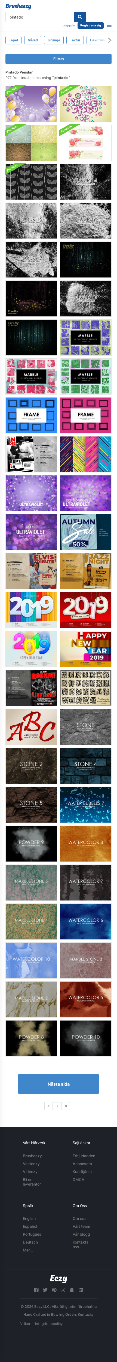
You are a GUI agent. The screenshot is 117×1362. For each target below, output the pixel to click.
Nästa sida (59, 1084)
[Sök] (80, 17)
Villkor (25, 1323)
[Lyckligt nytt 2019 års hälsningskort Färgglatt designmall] (86, 649)
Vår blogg (81, 1234)
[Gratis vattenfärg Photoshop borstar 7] (86, 883)
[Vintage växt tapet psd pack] (31, 143)
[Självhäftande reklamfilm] (31, 571)
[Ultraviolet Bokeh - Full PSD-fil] (31, 493)
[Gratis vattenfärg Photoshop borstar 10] (31, 960)
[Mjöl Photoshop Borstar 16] (86, 221)
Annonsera (82, 1163)
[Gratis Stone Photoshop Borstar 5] (31, 805)
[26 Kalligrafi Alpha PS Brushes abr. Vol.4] (31, 727)
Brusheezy (32, 1155)
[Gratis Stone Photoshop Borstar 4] (86, 766)
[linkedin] (81, 1290)
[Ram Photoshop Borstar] (31, 415)
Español (30, 1226)
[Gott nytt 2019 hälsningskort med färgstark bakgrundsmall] (31, 610)
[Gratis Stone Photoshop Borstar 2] (31, 766)
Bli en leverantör (32, 1181)
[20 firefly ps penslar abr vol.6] (31, 337)
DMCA (78, 1179)
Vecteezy (31, 1163)
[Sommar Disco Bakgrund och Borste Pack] (86, 104)
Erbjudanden (84, 1155)
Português (32, 1234)
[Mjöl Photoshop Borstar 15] (31, 221)
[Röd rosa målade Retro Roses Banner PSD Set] (86, 143)
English (29, 1218)
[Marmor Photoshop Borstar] (86, 337)
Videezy (30, 1171)
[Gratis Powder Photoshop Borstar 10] (86, 1038)
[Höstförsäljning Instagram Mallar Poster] (86, 532)
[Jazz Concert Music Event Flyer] (86, 571)
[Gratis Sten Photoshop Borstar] (86, 727)
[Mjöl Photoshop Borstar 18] (86, 298)
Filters (58, 59)
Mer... (28, 1250)
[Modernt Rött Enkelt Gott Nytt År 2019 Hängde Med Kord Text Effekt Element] (86, 610)
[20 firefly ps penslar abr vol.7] (86, 260)
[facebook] (36, 1290)
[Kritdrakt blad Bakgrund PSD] (31, 182)
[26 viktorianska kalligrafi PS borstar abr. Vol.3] (86, 688)
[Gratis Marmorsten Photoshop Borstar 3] (86, 960)
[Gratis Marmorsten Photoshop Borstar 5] (31, 883)
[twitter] (45, 1290)
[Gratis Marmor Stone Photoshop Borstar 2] (31, 999)
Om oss (80, 1218)
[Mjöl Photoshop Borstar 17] (31, 260)
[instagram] (63, 1290)
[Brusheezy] (18, 7)
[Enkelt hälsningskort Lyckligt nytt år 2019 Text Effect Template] (31, 649)
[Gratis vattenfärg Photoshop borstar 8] (86, 844)
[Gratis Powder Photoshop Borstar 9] (31, 844)
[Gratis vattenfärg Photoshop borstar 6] (86, 921)
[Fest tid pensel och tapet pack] (31, 104)
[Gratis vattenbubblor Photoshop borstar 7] (86, 805)
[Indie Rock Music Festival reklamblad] (31, 454)
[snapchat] (71, 1290)
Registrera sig (90, 25)
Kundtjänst (82, 1171)
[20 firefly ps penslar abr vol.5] (31, 298)
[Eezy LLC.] (58, 1279)
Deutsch (30, 1242)
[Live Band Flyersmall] (31, 688)
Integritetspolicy (49, 1323)
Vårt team (81, 1226)
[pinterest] (54, 1290)
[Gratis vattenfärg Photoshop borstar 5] (86, 999)
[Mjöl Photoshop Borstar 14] (86, 182)
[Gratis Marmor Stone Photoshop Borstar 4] (31, 921)
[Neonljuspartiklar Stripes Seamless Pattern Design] (86, 454)
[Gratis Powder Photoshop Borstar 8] (31, 1038)
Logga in (69, 25)
